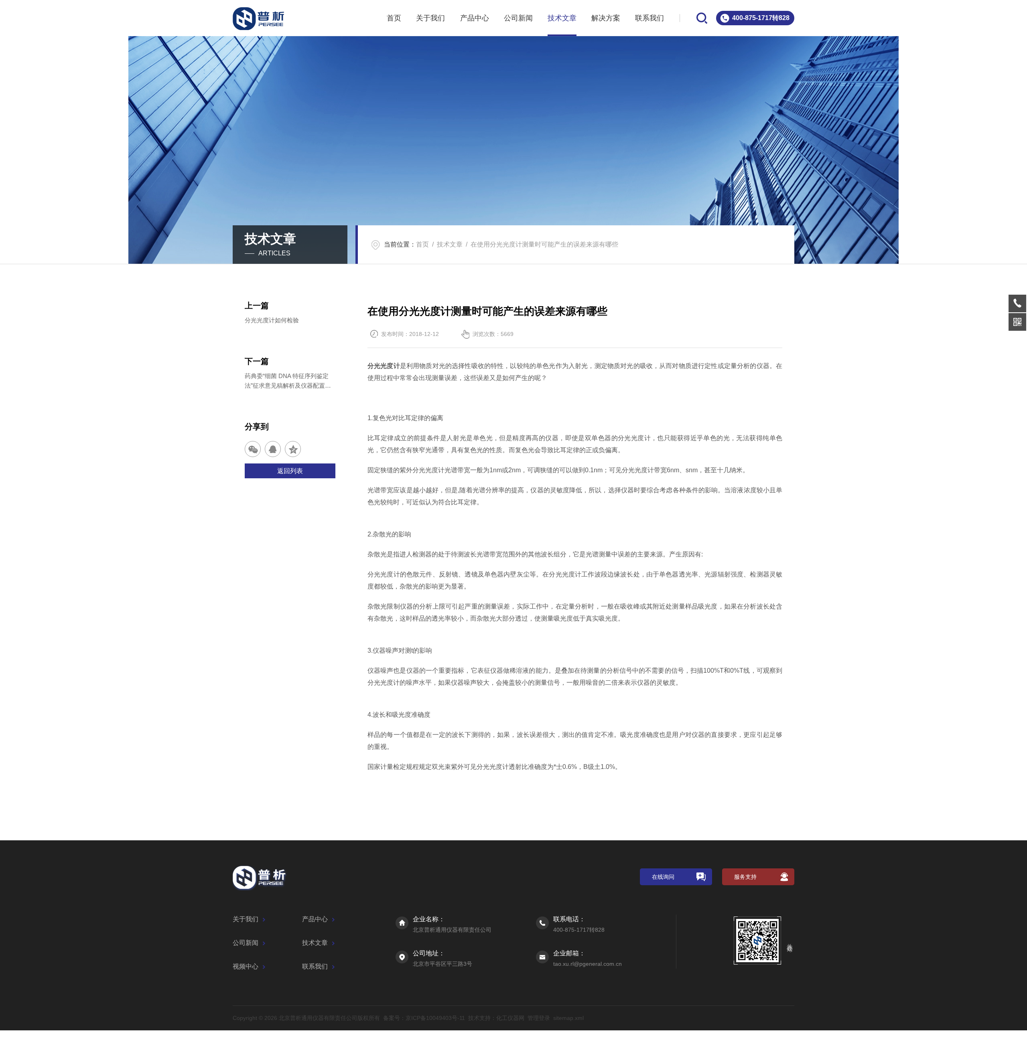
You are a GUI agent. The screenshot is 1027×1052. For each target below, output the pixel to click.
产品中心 (474, 18)
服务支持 (745, 877)
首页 (394, 18)
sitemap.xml (568, 1018)
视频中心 (245, 966)
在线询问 (663, 877)
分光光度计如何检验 (272, 320)
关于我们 (430, 18)
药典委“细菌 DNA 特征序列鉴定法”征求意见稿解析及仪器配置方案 (288, 381)
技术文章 (562, 18)
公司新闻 (518, 18)
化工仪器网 (510, 1018)
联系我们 (649, 18)
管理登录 (539, 1018)
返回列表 (290, 470)
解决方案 (605, 18)
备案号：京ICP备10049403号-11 (424, 1018)
